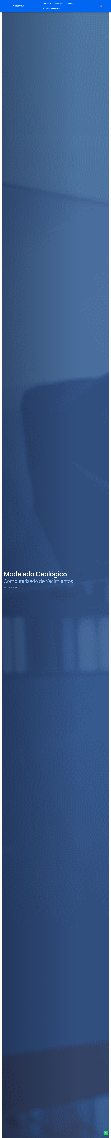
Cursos (46, 3)
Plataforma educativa (51, 8)
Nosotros (59, 3)
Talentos (70, 3)
